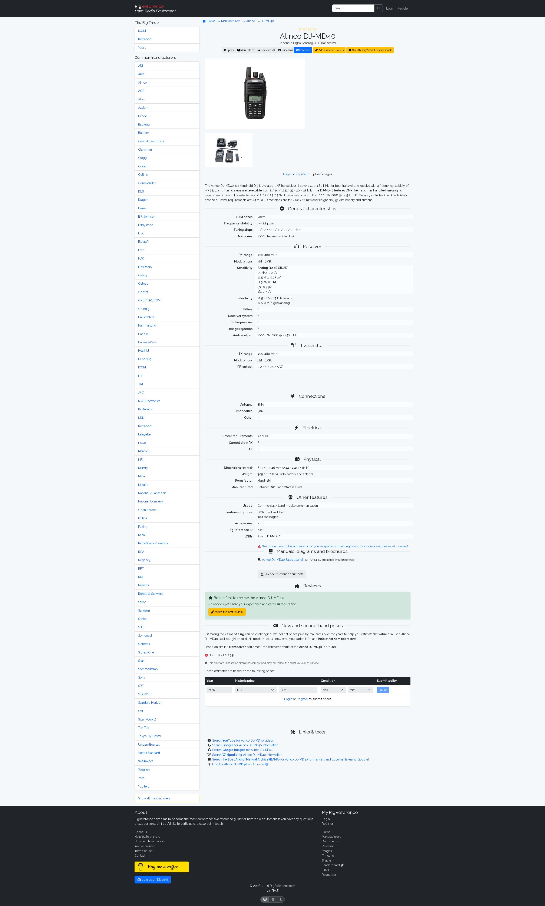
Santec (142, 619)
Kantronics (145, 409)
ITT (140, 376)
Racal (142, 535)
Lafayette (144, 434)
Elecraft (143, 241)
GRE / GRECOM (149, 300)
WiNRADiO (145, 761)
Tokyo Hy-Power (149, 736)
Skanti (142, 660)
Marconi (143, 451)
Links (325, 870)
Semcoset (145, 635)
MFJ (140, 459)
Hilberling (145, 359)
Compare (304, 50)
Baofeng (144, 124)
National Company (151, 501)
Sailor (142, 602)
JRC (141, 392)
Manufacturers (231, 21)
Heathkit (143, 350)
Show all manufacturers (154, 798)
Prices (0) (287, 50)
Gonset (143, 292)
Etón (141, 250)
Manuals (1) (247, 50)
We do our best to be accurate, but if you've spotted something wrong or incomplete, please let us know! (334, 546)
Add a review (331, 50)
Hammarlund (147, 325)
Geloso (143, 283)
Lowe (142, 443)
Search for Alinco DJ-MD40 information (245, 745)
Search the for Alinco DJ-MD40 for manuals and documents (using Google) (290, 759)
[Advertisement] (360, 93)
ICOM (142, 31)
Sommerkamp (148, 669)
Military (143, 468)
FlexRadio (145, 267)
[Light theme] (273, 899)
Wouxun (144, 769)
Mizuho (143, 485)
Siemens (144, 644)
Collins (143, 174)
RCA (141, 552)
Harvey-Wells (147, 342)
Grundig (143, 309)
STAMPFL (144, 694)
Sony (141, 677)
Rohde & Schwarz (150, 593)
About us (141, 832)
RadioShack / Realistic (153, 543)
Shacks (326, 860)
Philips (142, 518)
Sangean (144, 610)
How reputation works (150, 841)
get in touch (215, 823)
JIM (140, 384)
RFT (141, 568)
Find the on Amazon (238, 764)
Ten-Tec (143, 727)
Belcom (143, 132)
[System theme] (265, 899)
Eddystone (145, 225)
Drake (142, 208)
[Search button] (378, 8)
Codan (142, 166)
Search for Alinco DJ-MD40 (243, 750)
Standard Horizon (150, 702)
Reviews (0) (267, 50)
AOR (141, 91)
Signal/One (146, 652)
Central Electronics (151, 141)
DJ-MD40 (267, 21)
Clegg (142, 158)
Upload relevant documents (283, 574)
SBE (140, 627)
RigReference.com (282, 885)
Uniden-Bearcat (148, 744)
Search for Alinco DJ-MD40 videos (243, 740)
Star (140, 711)
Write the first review (228, 612)
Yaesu (142, 47)
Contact (140, 855)
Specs (230, 50)
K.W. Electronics (149, 401)
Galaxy (143, 275)
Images (327, 851)
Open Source (147, 510)
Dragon (143, 199)
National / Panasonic (152, 493)
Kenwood (145, 39)
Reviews (327, 846)
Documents (330, 841)
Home (210, 21)
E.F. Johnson (146, 216)
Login (390, 8)
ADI (140, 65)
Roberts (143, 585)
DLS (141, 191)
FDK (141, 258)
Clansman (145, 149)
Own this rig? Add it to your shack (371, 50)
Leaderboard (331, 865)
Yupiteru (143, 786)
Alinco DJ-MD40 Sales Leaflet (282, 559)
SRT (141, 686)
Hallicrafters (146, 317)
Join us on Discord (154, 879)
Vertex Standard (149, 753)
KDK (141, 417)
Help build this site (147, 836)
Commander (147, 183)
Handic (143, 334)
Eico (141, 233)
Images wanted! (145, 846)
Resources (329, 874)
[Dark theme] (281, 899)
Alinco (142, 82)
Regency (144, 560)
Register (403, 8)
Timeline (328, 855)
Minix (141, 476)
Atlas (141, 99)
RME (141, 577)
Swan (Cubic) (147, 719)
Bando (142, 116)
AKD (141, 74)
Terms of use (143, 851)
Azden (142, 107)
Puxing (142, 526)
